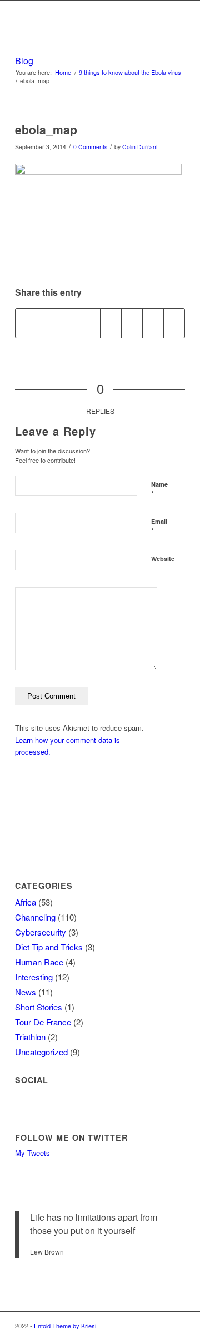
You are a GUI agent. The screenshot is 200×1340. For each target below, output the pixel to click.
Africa (25, 902)
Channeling (35, 917)
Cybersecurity (40, 932)
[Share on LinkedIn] (89, 323)
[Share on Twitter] (47, 323)
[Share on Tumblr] (111, 323)
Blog (24, 60)
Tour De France (43, 1022)
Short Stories (38, 1007)
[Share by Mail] (174, 323)
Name (159, 489)
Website (162, 558)
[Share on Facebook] (26, 323)
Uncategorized (41, 1052)
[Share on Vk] (132, 323)
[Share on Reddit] (153, 323)
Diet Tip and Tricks (49, 947)
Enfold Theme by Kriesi (65, 1325)
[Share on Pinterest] (68, 323)
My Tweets (32, 1152)
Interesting (34, 977)
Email (159, 526)
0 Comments (90, 147)
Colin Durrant (140, 147)
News (25, 992)
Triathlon (30, 1037)
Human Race (39, 962)
